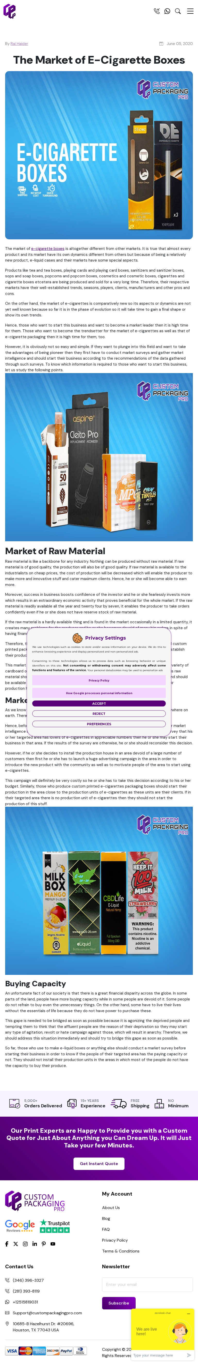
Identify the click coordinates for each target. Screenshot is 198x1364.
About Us (111, 1207)
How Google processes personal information (99, 693)
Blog (106, 1218)
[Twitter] (15, 1244)
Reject (99, 714)
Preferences (99, 724)
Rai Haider (19, 43)
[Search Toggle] (178, 12)
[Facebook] (7, 1243)
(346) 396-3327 (28, 1280)
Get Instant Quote (99, 1163)
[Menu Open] (190, 13)
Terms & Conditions (120, 1251)
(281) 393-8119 (26, 1291)
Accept (99, 704)
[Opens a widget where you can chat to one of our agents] (162, 1334)
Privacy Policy (115, 1240)
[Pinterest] (44, 1243)
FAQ (106, 1229)
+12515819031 (25, 1302)
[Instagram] (25, 1244)
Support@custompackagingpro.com (47, 1313)
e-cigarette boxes (47, 248)
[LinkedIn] (34, 1243)
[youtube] (53, 1244)
